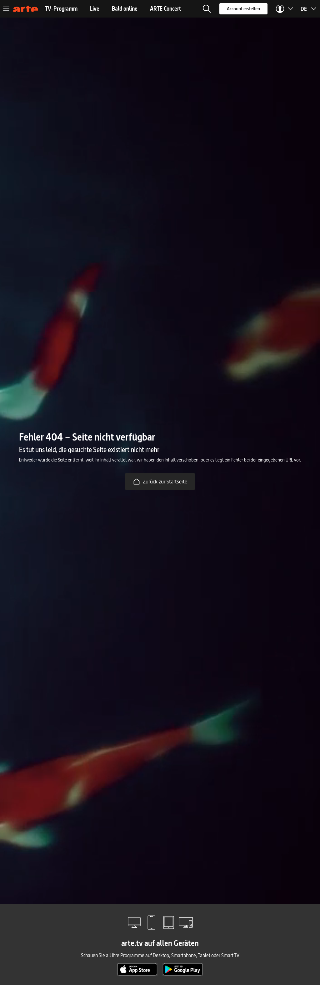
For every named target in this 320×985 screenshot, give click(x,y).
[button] (207, 9)
